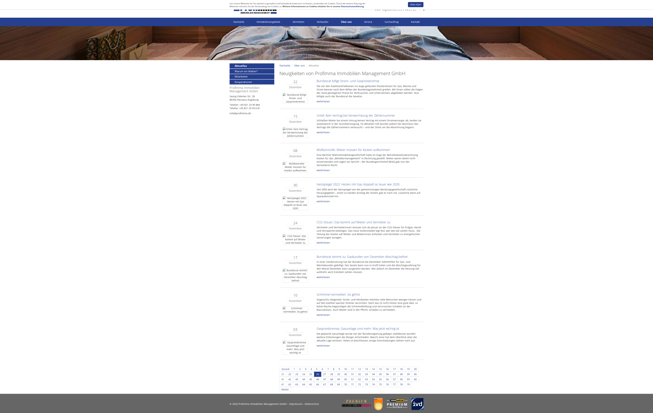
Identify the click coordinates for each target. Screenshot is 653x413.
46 (317, 379)
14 (373, 369)
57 (394, 379)
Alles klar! (415, 4)
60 (415, 379)
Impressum (295, 404)
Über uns (346, 21)
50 (345, 379)
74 (373, 384)
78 (401, 384)
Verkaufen (322, 21)
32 (359, 374)
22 (289, 374)
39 (408, 374)
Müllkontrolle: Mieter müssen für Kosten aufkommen (353, 150)
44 (303, 379)
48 (331, 379)
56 (387, 379)
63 (296, 384)
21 (282, 374)
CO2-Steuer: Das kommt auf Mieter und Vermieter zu (353, 222)
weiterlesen (323, 101)
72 (359, 384)
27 (324, 374)
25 (310, 374)
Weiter (285, 389)
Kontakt (415, 21)
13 (366, 369)
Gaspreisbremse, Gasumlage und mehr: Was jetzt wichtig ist (358, 328)
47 (324, 379)
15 (380, 369)
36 (387, 374)
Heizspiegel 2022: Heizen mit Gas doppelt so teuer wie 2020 (358, 184)
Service (368, 21)
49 (338, 379)
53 (366, 379)
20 (415, 369)
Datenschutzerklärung (352, 6)
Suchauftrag (392, 21)
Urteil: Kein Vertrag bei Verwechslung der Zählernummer (356, 115)
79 (408, 384)
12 (359, 369)
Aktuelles (241, 65)
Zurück (285, 369)
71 (352, 384)
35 (380, 374)
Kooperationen (243, 82)
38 (401, 374)
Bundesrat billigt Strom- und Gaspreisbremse (348, 81)
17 (394, 369)
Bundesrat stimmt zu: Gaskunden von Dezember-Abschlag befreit (362, 257)
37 (394, 374)
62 (289, 384)
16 (387, 369)
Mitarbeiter (241, 76)
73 (366, 384)
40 (415, 374)
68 (331, 384)
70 (345, 384)
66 (317, 384)
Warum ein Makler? (246, 71)
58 (401, 379)
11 (352, 369)
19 (408, 369)
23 (296, 374)
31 (352, 374)
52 (359, 379)
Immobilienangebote (268, 21)
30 (345, 374)
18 (401, 369)
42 (289, 379)
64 (303, 384)
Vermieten (298, 21)
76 (387, 384)
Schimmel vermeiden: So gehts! (338, 294)
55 (380, 379)
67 (324, 384)
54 (373, 379)
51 (352, 379)
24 (303, 374)
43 (296, 379)
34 (373, 374)
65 (310, 384)
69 (338, 384)
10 (345, 369)
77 (394, 384)
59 (408, 379)
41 (282, 379)
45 (310, 379)
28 (331, 374)
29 (338, 374)
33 (366, 374)
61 (282, 384)
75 (380, 384)
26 (317, 374)
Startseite (238, 21)
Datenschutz (312, 404)
